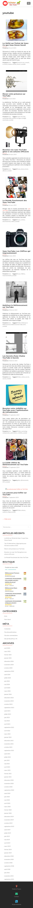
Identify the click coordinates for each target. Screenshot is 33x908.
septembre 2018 (9, 866)
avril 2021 (7, 767)
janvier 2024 (8, 694)
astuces (23, 169)
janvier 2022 (8, 737)
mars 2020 (7, 806)
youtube (23, 64)
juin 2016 (7, 872)
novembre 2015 (9, 876)
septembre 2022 (9, 727)
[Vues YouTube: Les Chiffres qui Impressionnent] (16, 238)
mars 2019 (7, 846)
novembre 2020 (9, 783)
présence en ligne (16, 118)
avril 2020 (7, 803)
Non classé (7, 619)
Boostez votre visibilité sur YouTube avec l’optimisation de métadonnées (15, 410)
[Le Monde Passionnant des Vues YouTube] (16, 187)
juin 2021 (7, 760)
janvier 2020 (8, 813)
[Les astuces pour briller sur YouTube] (16, 489)
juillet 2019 (7, 833)
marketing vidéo (7, 118)
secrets (27, 377)
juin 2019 (7, 836)
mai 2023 (7, 720)
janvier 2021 (8, 777)
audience (5, 512)
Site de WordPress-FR (10, 638)
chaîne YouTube (21, 116)
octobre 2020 (8, 787)
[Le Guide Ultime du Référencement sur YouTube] (16, 449)
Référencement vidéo (17, 324)
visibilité (20, 433)
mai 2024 (7, 684)
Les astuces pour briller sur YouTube (15, 494)
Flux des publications (10, 632)
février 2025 (8, 654)
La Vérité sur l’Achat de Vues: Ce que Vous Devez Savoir (16, 44)
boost (26, 169)
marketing (24, 431)
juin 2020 (7, 796)
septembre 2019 (9, 826)
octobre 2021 (8, 747)
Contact (16, 896)
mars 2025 (7, 651)
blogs (9, 512)
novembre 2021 (9, 744)
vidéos (12, 221)
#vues (18, 169)
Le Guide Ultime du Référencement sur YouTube (15, 464)
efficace (5, 170)
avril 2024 (7, 687)
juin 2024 (7, 681)
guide (18, 480)
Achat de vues (20, 62)
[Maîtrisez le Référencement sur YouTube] (16, 292)
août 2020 (7, 793)
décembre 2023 (9, 697)
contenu (23, 219)
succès (4, 378)
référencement (24, 480)
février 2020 (8, 810)
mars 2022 (7, 734)
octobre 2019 (8, 823)
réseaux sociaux (12, 64)
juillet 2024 (7, 678)
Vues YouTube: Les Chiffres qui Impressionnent (16, 252)
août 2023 (7, 711)
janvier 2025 (8, 658)
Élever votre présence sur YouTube (14, 95)
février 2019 (8, 849)
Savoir (19, 64)
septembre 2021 (9, 750)
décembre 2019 (9, 816)
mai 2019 (7, 839)
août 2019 (7, 829)
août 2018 (7, 869)
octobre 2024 (8, 668)
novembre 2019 (9, 820)
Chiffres (23, 274)
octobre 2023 (8, 704)
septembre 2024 (9, 671)
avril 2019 (7, 843)
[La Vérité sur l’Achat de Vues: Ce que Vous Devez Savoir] (16, 30)
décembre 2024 (9, 661)
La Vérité (5, 64)
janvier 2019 (8, 853)
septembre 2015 (9, 879)
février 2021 (8, 773)
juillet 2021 (7, 757)
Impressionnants (7, 275)
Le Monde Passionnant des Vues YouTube (15, 201)
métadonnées (6, 433)
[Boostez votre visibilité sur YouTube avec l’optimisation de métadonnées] (16, 395)
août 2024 (7, 674)
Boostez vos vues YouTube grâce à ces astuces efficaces (16, 151)
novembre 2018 (9, 859)
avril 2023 (7, 724)
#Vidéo (19, 323)
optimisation (13, 433)
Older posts (7, 519)
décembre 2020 (9, 780)
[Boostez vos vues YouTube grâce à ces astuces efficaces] (16, 136)
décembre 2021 (9, 740)
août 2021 (7, 754)
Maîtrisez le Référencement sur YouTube (15, 306)
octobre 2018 (8, 862)
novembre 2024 (9, 664)
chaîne (23, 377)
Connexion (7, 629)
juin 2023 (7, 717)
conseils (27, 62)
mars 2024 (7, 691)
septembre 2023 (9, 707)
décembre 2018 (9, 856)
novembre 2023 (9, 701)
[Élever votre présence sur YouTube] (16, 80)
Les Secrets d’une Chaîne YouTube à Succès (14, 357)
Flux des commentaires (11, 635)
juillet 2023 (7, 714)
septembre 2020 (9, 790)
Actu (9, 62)
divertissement (6, 221)
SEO (24, 324)
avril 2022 (7, 730)
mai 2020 (7, 800)
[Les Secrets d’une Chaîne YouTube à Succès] (16, 342)
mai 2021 (7, 763)
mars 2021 (7, 770)
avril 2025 (7, 648)
